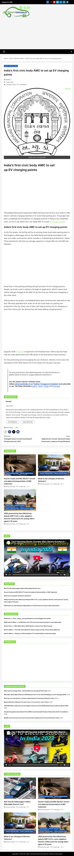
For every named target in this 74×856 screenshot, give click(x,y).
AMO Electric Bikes (10, 622)
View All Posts (28, 422)
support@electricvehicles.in (40, 375)
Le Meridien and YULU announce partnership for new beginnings (40, 622)
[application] (37, 558)
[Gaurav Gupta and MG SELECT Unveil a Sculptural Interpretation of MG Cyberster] (20, 465)
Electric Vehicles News (10, 66)
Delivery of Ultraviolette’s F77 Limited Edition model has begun (35, 633)
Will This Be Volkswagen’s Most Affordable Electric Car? (22, 588)
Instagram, (45, 384)
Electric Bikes (9, 505)
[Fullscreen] (68, 575)
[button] (4, 52)
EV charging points (57, 221)
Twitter (36, 384)
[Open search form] (71, 51)
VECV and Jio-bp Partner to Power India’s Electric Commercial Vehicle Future (29, 698)
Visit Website (12, 422)
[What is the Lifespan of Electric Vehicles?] (54, 465)
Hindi (40, 386)
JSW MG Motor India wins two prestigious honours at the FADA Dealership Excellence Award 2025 (36, 706)
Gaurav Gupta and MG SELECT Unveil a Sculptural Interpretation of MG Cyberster (19, 481)
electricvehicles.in (22, 384)
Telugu (46, 386)
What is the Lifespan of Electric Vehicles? (17, 596)
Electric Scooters (20, 505)
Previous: (18, 438)
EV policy (19, 351)
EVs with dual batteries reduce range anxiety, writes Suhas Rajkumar (37, 630)
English (34, 386)
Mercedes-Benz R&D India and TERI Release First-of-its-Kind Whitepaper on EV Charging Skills (35, 694)
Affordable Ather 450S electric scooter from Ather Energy (33, 626)
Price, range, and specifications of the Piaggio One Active (32, 618)
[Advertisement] (37, 32)
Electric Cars (9, 796)
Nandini (8, 79)
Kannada (56, 386)
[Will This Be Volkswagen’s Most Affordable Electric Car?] (20, 788)
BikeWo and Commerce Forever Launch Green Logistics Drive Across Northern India (31, 718)
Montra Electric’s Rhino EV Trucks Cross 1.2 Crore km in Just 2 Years (26, 702)
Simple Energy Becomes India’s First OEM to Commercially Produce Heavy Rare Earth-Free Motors (36, 712)
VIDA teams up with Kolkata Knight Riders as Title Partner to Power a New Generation (31, 605)
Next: (55, 438)
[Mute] (65, 575)
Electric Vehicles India (12, 473)
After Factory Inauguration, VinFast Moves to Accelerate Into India (25, 691)
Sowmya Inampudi (10, 486)
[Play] (6, 575)
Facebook (54, 384)
